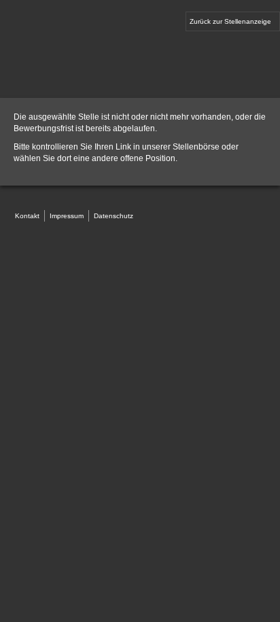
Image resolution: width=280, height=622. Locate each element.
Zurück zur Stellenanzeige (230, 21)
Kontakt (27, 216)
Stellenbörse (196, 147)
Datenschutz (113, 216)
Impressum (67, 216)
